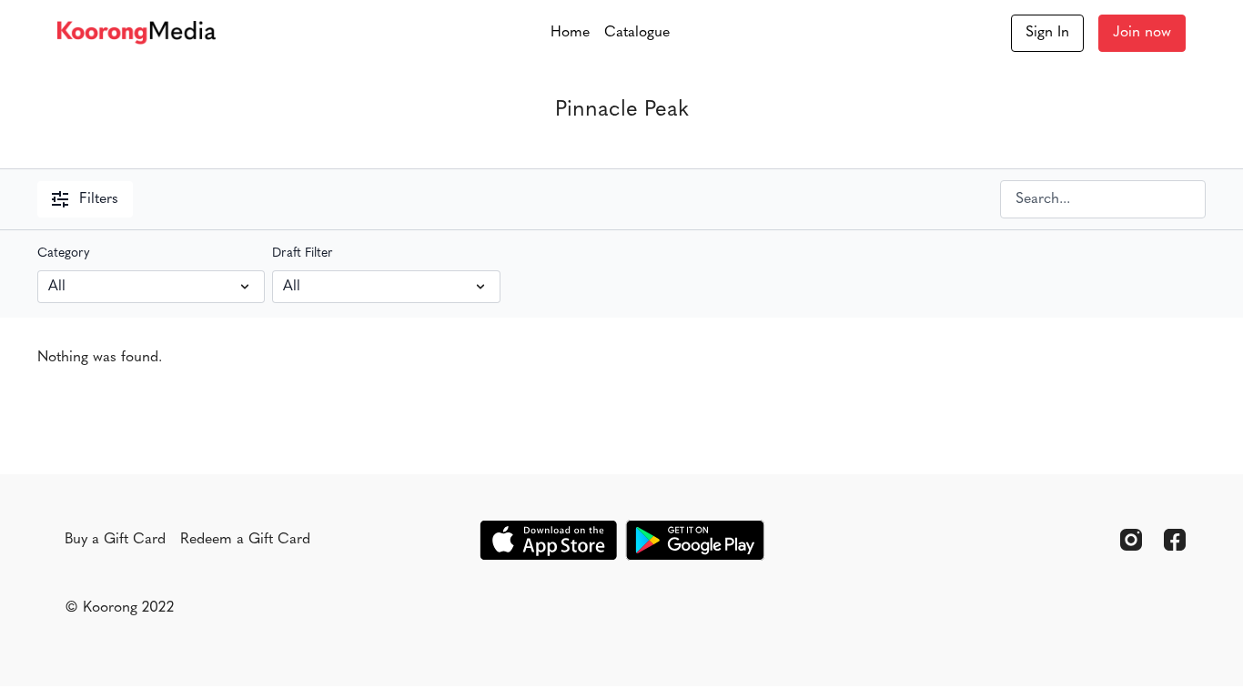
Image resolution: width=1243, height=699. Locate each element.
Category (63, 253)
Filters (98, 199)
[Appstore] (548, 540)
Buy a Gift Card (115, 539)
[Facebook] (1175, 540)
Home (570, 32)
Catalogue (637, 32)
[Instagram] (1131, 540)
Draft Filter (302, 253)
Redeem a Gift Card (245, 539)
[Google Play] (695, 540)
